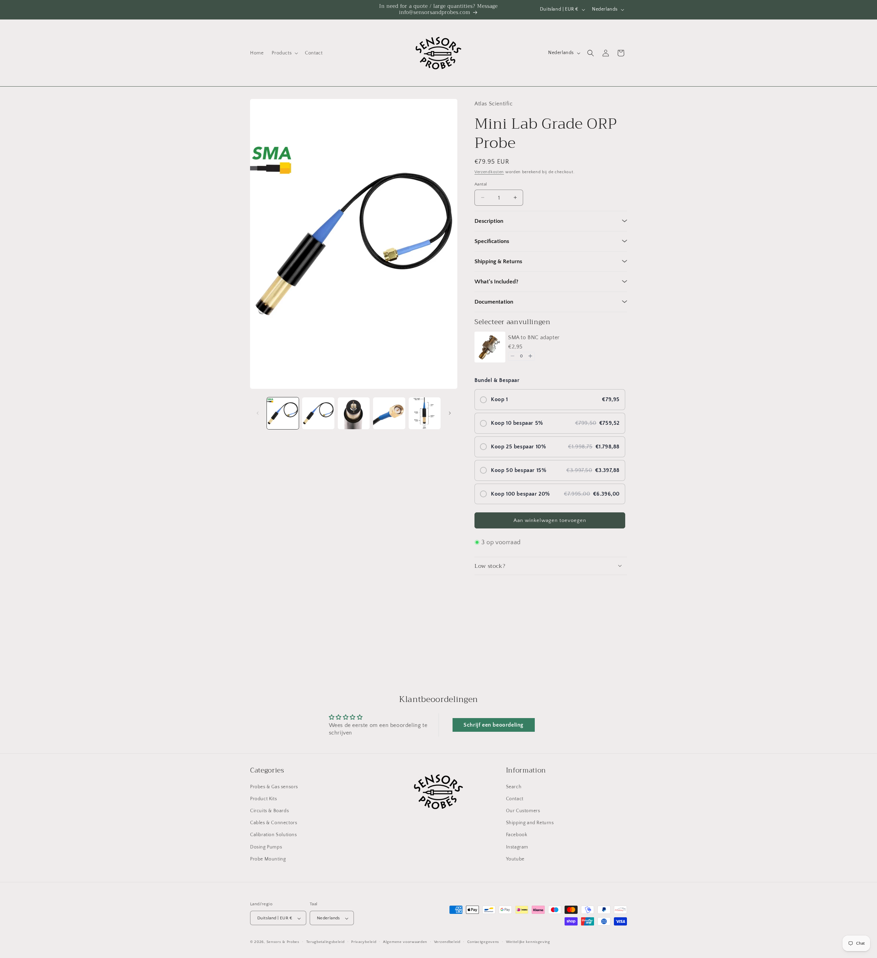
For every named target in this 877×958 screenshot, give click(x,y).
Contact (514, 798)
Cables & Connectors (273, 822)
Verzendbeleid (447, 942)
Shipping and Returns (530, 822)
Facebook (517, 835)
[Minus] (512, 356)
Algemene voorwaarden (405, 942)
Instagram (517, 847)
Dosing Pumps (266, 847)
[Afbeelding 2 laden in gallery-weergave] (318, 413)
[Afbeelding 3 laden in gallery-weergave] (354, 413)
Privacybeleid (363, 942)
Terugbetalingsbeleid (325, 942)
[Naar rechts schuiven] (449, 413)
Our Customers (523, 810)
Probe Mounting (268, 858)
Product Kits (263, 798)
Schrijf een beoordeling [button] (493, 725)
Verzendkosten (489, 171)
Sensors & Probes (283, 942)
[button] (284, 53)
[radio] (549, 399)
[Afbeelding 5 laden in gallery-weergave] (425, 413)
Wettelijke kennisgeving (528, 942)
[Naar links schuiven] (257, 413)
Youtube (515, 858)
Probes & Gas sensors (274, 786)
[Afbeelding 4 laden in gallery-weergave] (389, 413)
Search (514, 786)
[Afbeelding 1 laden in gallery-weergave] (283, 413)
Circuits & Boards (269, 810)
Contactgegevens (483, 942)
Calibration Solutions (273, 835)
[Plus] (530, 356)
